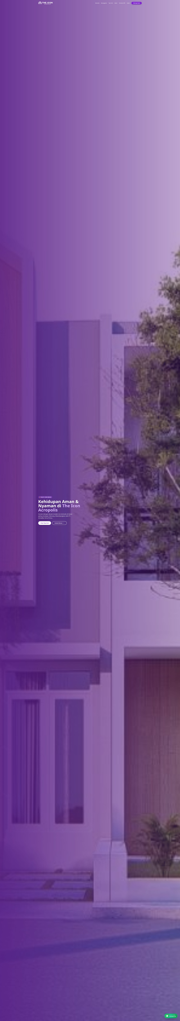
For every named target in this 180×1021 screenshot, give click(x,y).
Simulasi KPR (122, 3)
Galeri (116, 3)
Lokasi (128, 3)
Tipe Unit (111, 3)
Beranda (97, 3)
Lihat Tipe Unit (44, 523)
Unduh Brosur (59, 523)
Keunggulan (104, 3)
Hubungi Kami (136, 3)
